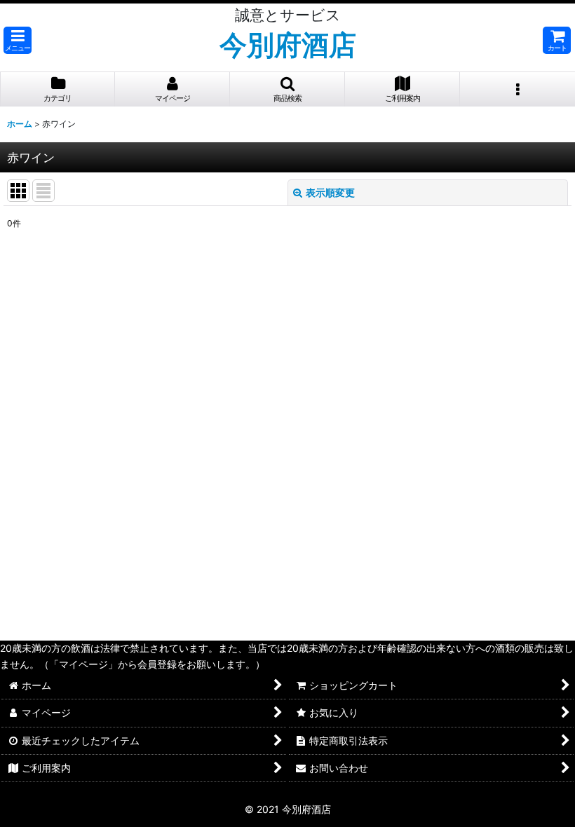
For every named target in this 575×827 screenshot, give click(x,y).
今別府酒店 (287, 44)
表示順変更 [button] (330, 192)
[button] (18, 40)
